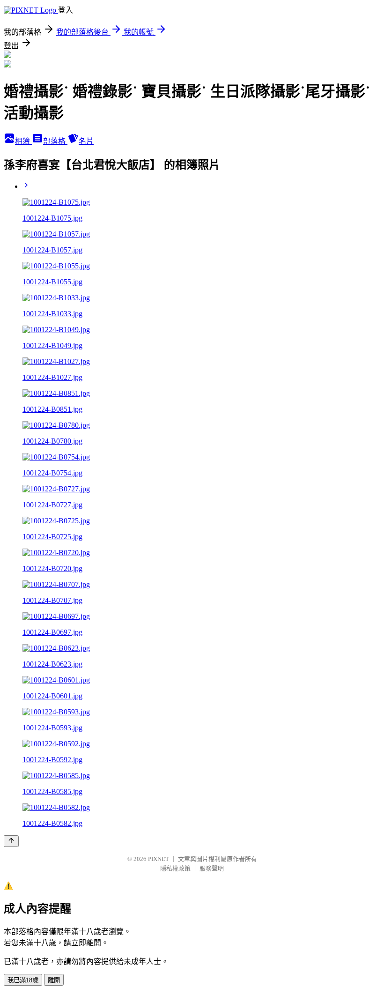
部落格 (55, 141)
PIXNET (158, 858)
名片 (86, 141)
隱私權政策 (175, 868)
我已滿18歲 (22, 980)
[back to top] (11, 841)
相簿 (23, 141)
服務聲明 (211, 868)
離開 (54, 980)
